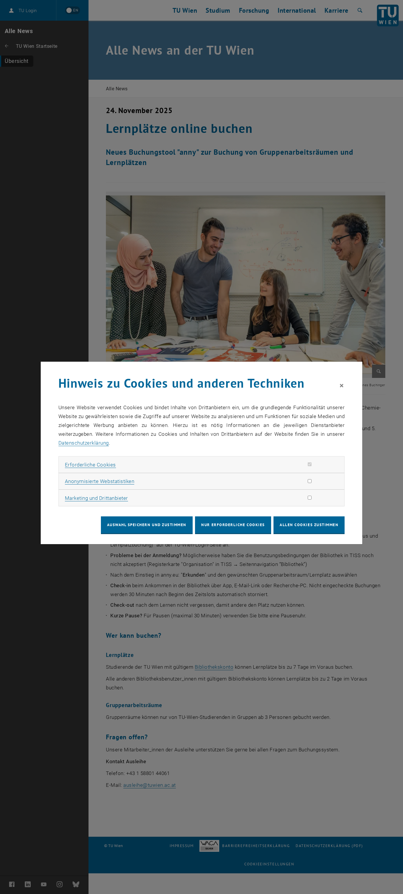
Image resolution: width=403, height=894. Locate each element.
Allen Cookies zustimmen (309, 524)
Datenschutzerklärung (83, 443)
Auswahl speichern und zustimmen (146, 524)
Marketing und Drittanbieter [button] (96, 498)
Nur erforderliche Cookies (233, 524)
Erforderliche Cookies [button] (90, 465)
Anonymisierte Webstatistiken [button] (99, 481)
